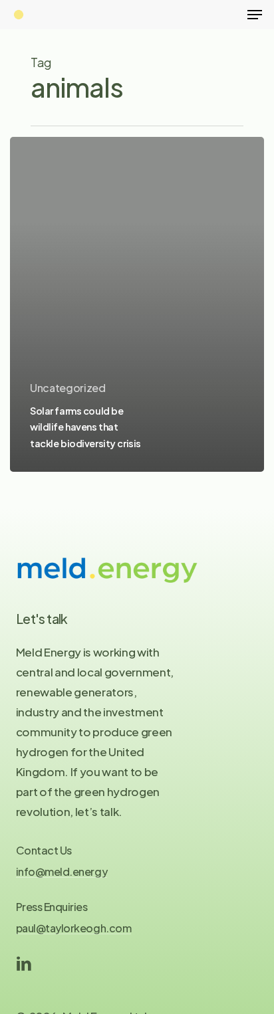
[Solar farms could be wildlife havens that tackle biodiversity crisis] (137, 304)
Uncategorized (68, 388)
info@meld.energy (61, 872)
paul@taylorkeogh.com (73, 928)
